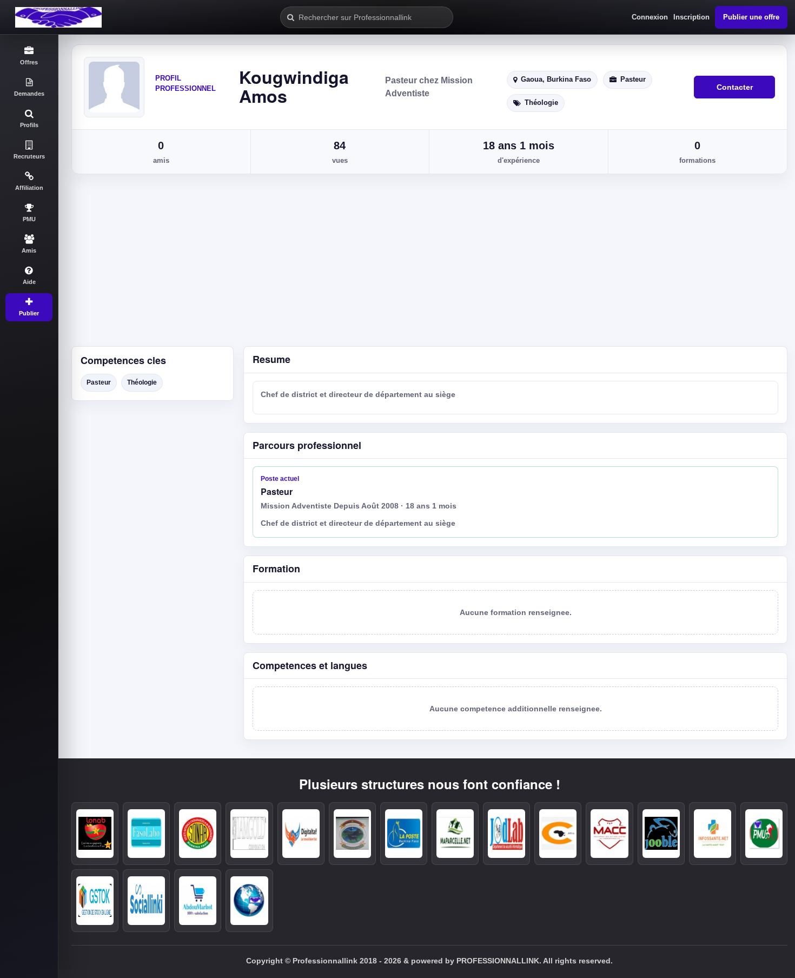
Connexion (650, 17)
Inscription (691, 17)
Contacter (735, 87)
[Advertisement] (426, 265)
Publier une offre (751, 17)
